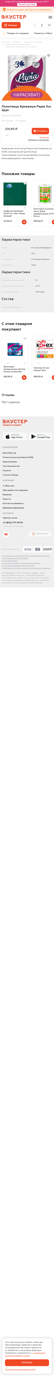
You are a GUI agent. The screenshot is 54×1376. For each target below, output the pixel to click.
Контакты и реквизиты (13, 503)
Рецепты (7, 471)
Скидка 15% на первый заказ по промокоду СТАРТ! (27, 3)
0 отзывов (20, 121)
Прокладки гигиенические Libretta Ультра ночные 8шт (14, 369)
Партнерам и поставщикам (15, 490)
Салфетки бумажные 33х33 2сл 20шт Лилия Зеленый (14, 213)
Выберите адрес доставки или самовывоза (29, 10)
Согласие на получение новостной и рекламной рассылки (26, 568)
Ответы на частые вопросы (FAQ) (18, 457)
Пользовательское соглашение (15, 558)
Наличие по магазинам (38, 140)
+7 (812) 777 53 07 (13, 523)
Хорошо (27, 1363)
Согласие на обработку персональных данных (21, 563)
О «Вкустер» (8, 486)
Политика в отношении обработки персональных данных (26, 556)
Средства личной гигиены (17, 44)
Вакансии (7, 495)
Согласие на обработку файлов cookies (18, 566)
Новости (7, 499)
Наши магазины (10, 462)
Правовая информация (13, 508)
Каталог (17, 42)
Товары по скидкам (18, 33)
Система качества (11, 466)
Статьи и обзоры (10, 475)
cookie (34, 573)
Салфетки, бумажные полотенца (20, 47)
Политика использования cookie (20, 1369)
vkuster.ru (10, 573)
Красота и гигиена (33, 42)
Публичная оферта (9, 561)
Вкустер (6, 42)
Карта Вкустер (9, 453)
